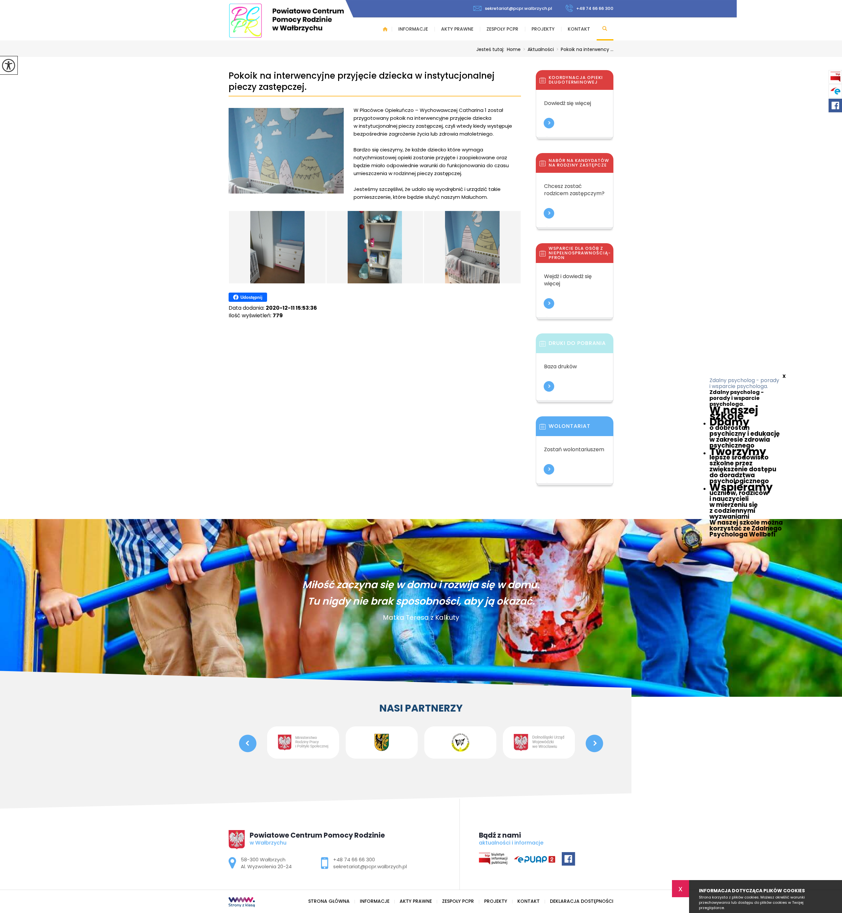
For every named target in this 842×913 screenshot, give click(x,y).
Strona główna (385, 28)
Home (514, 49)
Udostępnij (251, 297)
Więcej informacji (549, 123)
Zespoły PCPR (502, 29)
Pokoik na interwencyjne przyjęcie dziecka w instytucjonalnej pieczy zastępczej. (362, 81)
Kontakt (579, 29)
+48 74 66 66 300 (594, 8)
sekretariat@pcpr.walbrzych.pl (518, 8)
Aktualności (538, 49)
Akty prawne (457, 29)
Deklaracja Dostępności (581, 901)
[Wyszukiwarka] (605, 28)
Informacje (413, 29)
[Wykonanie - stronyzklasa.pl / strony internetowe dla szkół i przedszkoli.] (242, 902)
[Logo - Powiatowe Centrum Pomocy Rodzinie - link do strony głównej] (286, 20)
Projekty (543, 29)
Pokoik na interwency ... (585, 49)
